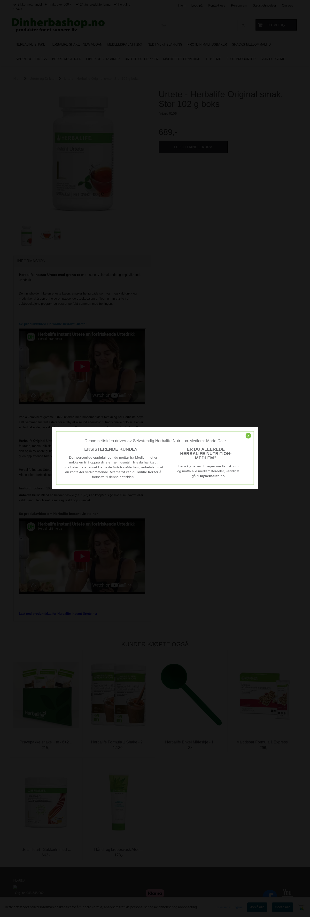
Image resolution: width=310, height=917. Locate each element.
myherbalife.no (212, 476)
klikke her (145, 472)
